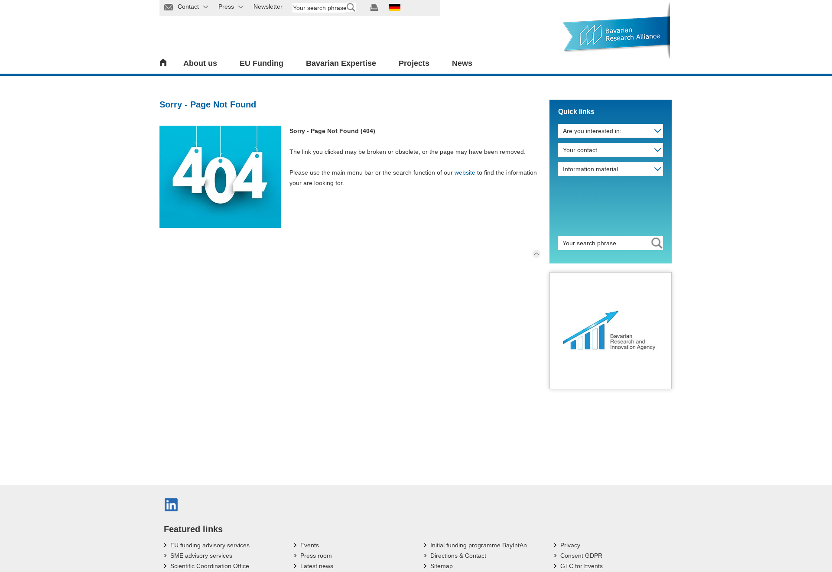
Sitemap (441, 565)
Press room (316, 555)
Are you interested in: (592, 130)
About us (200, 63)
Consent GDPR (581, 555)
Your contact (580, 149)
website (465, 172)
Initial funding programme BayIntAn (478, 545)
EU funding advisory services (210, 545)
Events (309, 545)
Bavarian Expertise (341, 63)
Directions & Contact (458, 555)
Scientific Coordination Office (209, 565)
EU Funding (261, 63)
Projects (414, 63)
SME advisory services (201, 555)
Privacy (570, 545)
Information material (590, 169)
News (462, 63)
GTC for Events (581, 565)
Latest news (316, 565)
